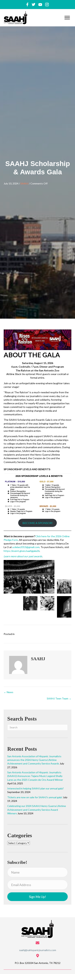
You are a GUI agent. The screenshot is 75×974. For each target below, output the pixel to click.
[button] (67, 18)
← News (8, 692)
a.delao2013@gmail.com (26, 547)
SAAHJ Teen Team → (59, 698)
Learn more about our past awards (23, 556)
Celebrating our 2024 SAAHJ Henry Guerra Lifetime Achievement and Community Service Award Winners (36, 809)
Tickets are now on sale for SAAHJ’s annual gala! (34, 797)
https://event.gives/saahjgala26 (22, 550)
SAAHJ (24, 183)
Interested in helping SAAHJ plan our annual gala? (35, 788)
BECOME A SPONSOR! (37, 523)
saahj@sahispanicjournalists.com (37, 950)
